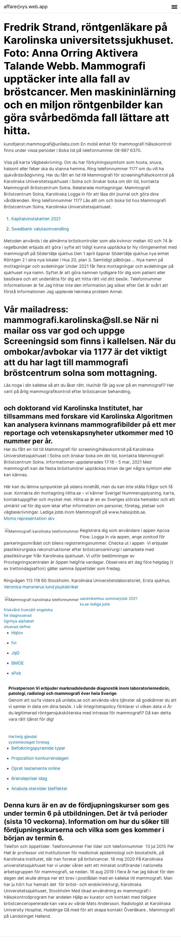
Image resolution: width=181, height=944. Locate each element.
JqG (15, 652)
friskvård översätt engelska (28, 609)
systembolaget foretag (28, 742)
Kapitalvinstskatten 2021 (36, 218)
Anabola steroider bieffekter (39, 788)
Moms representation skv (29, 518)
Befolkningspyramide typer (38, 748)
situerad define (17, 626)
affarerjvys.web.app (26, 6)
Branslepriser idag (29, 778)
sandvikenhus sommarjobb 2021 (108, 598)
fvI (13, 642)
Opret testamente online (35, 768)
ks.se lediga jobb (95, 604)
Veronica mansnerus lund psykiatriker (41, 586)
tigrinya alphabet (19, 621)
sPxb (16, 673)
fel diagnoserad (18, 615)
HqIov (17, 632)
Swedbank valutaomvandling (40, 228)
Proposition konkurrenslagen (40, 758)
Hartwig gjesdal (22, 736)
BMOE (17, 663)
